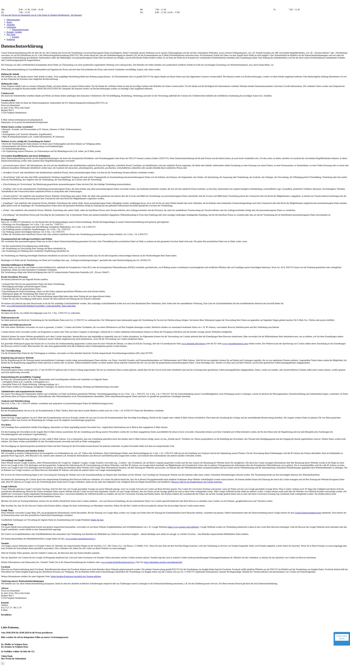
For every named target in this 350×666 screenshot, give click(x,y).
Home (9, 22)
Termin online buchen (341, 637)
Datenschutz (6, 619)
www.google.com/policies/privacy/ (80, 539)
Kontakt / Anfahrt (14, 32)
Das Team (11, 34)
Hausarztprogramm (20, 29)
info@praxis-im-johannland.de (50, 6)
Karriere (15, 37)
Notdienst (11, 39)
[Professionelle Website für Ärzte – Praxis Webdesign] (152, 622)
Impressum (6, 617)
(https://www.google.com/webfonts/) (183, 527)
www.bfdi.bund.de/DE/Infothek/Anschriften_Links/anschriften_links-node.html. (41, 306)
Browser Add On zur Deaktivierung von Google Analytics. (196, 482)
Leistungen (11, 27)
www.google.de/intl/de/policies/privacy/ (118, 562)
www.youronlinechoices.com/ (235, 343)
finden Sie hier (97, 520)
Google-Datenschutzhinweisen (307, 513)
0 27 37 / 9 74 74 (44, 3)
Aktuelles (11, 25)
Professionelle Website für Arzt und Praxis (169, 622)
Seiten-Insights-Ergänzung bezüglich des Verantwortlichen (76, 576)
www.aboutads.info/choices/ (193, 343)
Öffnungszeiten (13, 20)
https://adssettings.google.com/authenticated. (163, 562)
